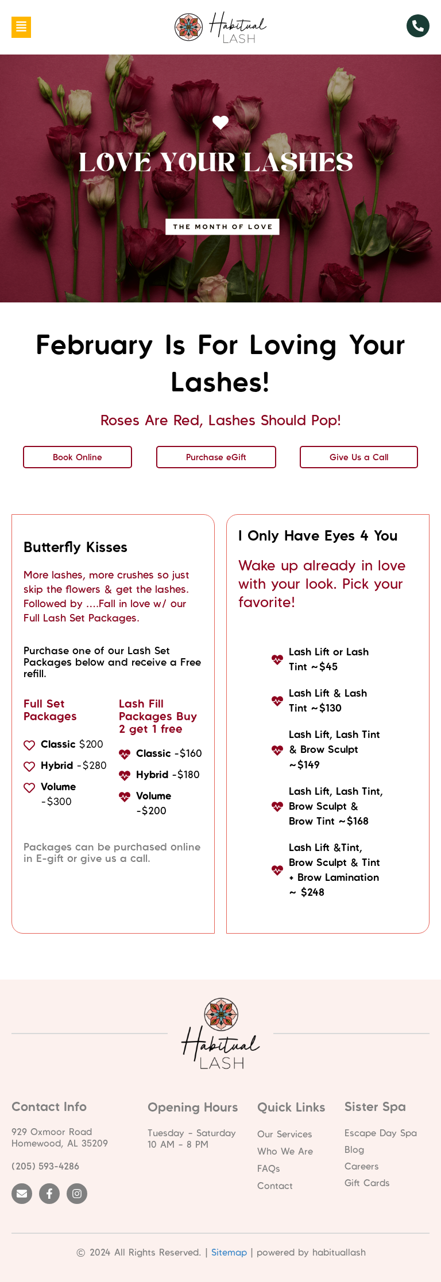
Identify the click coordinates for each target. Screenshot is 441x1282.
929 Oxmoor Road (51, 1131)
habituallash (339, 1252)
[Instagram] (77, 1193)
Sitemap (229, 1252)
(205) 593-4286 (45, 1166)
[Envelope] (21, 1193)
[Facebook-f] (49, 1193)
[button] (21, 27)
